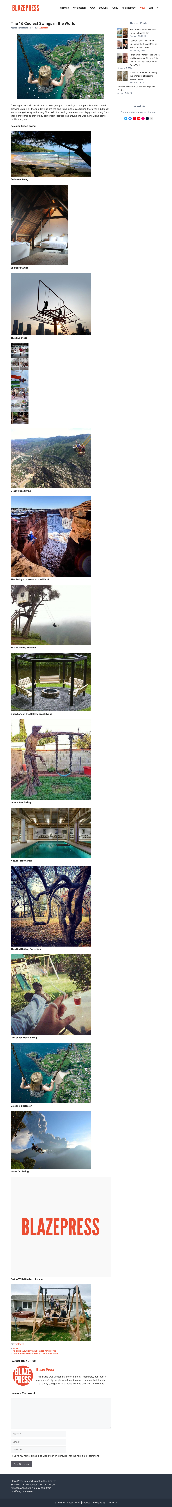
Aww (92, 8)
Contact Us (112, 1502)
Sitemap (86, 1502)
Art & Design (79, 8)
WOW (142, 8)
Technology (129, 8)
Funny (115, 8)
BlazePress (67, 1502)
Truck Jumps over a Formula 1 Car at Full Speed (35, 1353)
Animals (64, 8)
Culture (103, 8)
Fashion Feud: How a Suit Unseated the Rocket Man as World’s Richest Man (143, 44)
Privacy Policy (98, 1502)
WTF (151, 8)
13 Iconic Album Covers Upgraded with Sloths (34, 1351)
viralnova (19, 1344)
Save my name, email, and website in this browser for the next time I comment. (56, 1455)
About (78, 1502)
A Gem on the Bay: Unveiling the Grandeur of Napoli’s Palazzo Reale (143, 76)
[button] (158, 8)
